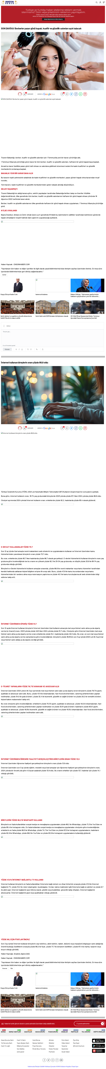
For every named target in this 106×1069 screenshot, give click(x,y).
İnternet (4, 968)
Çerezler (53, 1066)
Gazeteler (28, 1031)
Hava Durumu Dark (7, 1040)
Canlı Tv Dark (21, 1040)
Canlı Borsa (36, 1040)
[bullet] (30, 349)
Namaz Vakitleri (15, 1031)
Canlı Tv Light (5, 1046)
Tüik (11, 968)
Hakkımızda (31, 1066)
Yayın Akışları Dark (23, 1043)
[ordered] (27, 349)
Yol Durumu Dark (6, 1043)
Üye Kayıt (76, 1043)
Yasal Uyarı (75, 1066)
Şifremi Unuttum (78, 1046)
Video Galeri (66, 1043)
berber (4, 275)
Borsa (3, 1031)
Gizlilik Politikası (45, 1066)
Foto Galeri (65, 1040)
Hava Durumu (40, 1031)
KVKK (58, 1066)
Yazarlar (64, 1046)
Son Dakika (20, 1049)
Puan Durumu (53, 1031)
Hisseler (64, 1031)
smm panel (20, 1052)
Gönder (7, 349)
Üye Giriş (76, 1040)
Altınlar (51, 1040)
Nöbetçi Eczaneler (23, 1046)
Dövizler (51, 1043)
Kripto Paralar (99, 1031)
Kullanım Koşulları (66, 1066)
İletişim (38, 1066)
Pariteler (74, 1031)
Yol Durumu (86, 1031)
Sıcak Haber (66, 1052)
